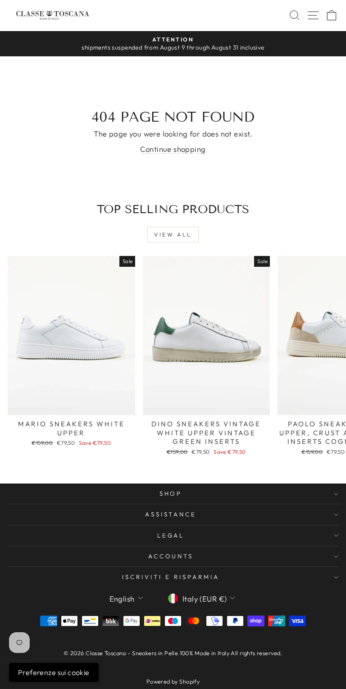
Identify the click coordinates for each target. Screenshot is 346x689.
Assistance (171, 514)
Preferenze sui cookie (54, 672)
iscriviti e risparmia (170, 576)
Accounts (171, 556)
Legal (171, 535)
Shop (170, 493)
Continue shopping (172, 149)
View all (173, 234)
